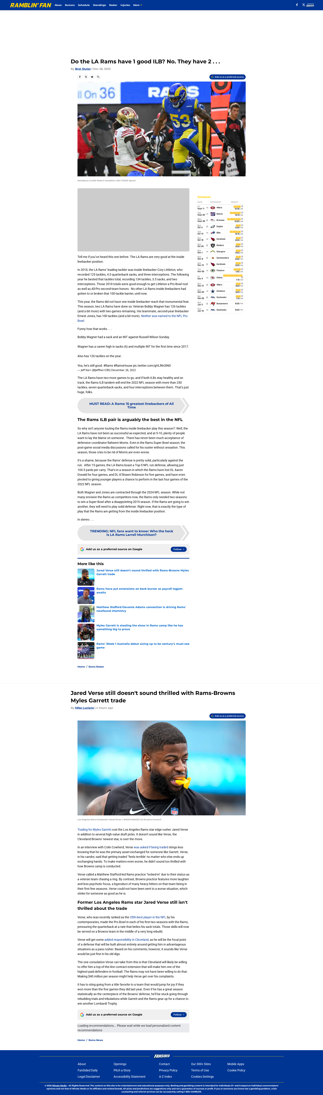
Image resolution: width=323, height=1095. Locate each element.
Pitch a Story (122, 1070)
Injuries (125, 5)
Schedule (84, 5)
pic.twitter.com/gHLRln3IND (152, 365)
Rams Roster (96, 666)
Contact (164, 1064)
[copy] (98, 76)
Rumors (70, 5)
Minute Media (59, 1085)
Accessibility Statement (129, 1076)
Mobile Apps (235, 1064)
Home (81, 666)
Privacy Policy (168, 1070)
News (58, 5)
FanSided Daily (88, 1070)
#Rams (108, 365)
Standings (99, 5)
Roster (113, 5)
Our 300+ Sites (201, 1064)
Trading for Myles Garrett (94, 829)
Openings (120, 1064)
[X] (303, 4)
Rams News (96, 1040)
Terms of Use (200, 1070)
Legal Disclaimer (89, 1076)
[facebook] (297, 4)
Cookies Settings (202, 1076)
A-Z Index (165, 1076)
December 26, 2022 (123, 370)
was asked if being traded (151, 847)
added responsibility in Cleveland (126, 939)
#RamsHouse (123, 365)
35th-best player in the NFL (148, 917)
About (82, 1064)
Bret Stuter (83, 69)
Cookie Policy (236, 1070)
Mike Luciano (84, 707)
